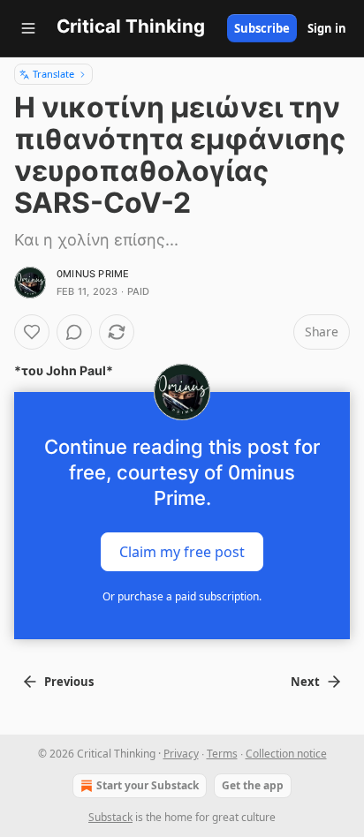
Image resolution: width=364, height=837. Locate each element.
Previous (69, 682)
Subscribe (262, 28)
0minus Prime (93, 274)
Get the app (253, 785)
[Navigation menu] (28, 28)
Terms (222, 753)
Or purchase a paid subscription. (182, 596)
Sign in (326, 28)
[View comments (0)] (74, 332)
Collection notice (286, 753)
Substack (110, 817)
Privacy (181, 753)
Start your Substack (147, 785)
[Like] (31, 332)
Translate (53, 73)
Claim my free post (182, 552)
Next (305, 682)
